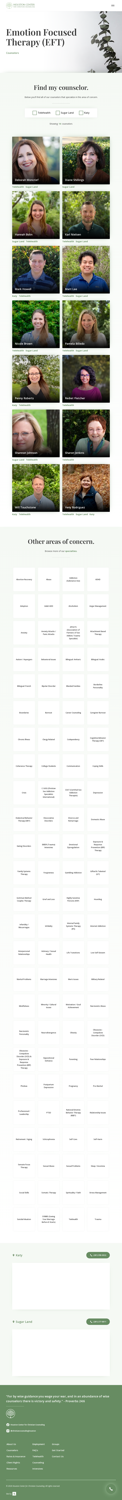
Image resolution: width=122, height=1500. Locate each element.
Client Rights (13, 1462)
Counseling (38, 1462)
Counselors (12, 1450)
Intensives (37, 1468)
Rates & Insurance (16, 1456)
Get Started (58, 1450)
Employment (38, 1444)
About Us (11, 1444)
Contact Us (58, 1456)
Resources (12, 1468)
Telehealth (38, 1456)
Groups (55, 1444)
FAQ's (35, 1450)
